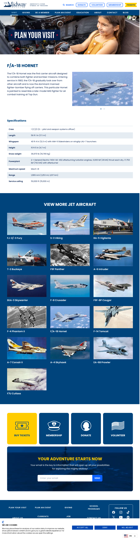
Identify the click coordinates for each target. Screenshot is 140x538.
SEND (97, 478)
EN (130, 536)
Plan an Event (43, 507)
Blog (126, 12)
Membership (115, 5)
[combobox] (129, 536)
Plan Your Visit (18, 507)
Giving (68, 507)
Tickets (131, 5)
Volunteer (97, 5)
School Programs (94, 507)
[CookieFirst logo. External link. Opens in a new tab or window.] (3, 522)
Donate (82, 5)
